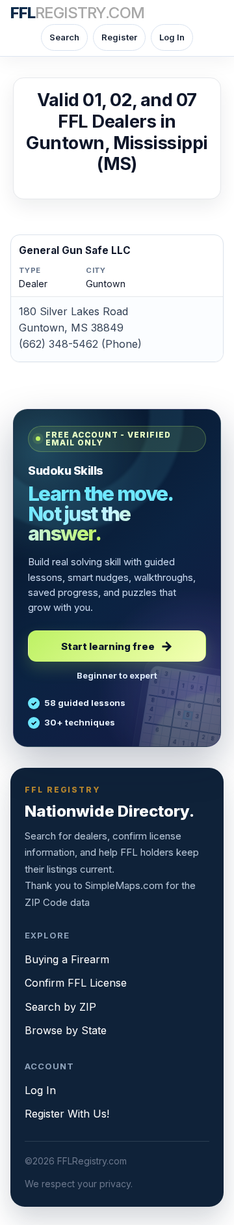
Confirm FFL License (76, 982)
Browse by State (66, 1030)
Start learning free (108, 646)
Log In (172, 37)
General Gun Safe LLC (75, 250)
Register (119, 37)
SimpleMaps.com (124, 885)
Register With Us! (67, 1113)
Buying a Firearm (67, 959)
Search (64, 37)
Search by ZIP (60, 1006)
